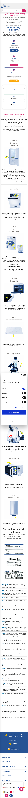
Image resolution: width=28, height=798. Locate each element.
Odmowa (14, 421)
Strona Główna (14, 91)
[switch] (24, 393)
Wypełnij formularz (14, 80)
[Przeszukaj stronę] (24, 10)
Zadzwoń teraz (14, 50)
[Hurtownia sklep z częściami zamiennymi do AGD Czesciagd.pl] (3, 6)
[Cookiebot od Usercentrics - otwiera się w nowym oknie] (20, 375)
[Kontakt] (6, 795)
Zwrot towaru (14, 104)
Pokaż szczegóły (19, 407)
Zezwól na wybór (14, 417)
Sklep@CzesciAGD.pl (16, 749)
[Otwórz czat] (21, 789)
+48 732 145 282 (16, 745)
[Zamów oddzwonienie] (11, 795)
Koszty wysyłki (14, 98)
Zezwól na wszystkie (14, 412)
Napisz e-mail (14, 64)
